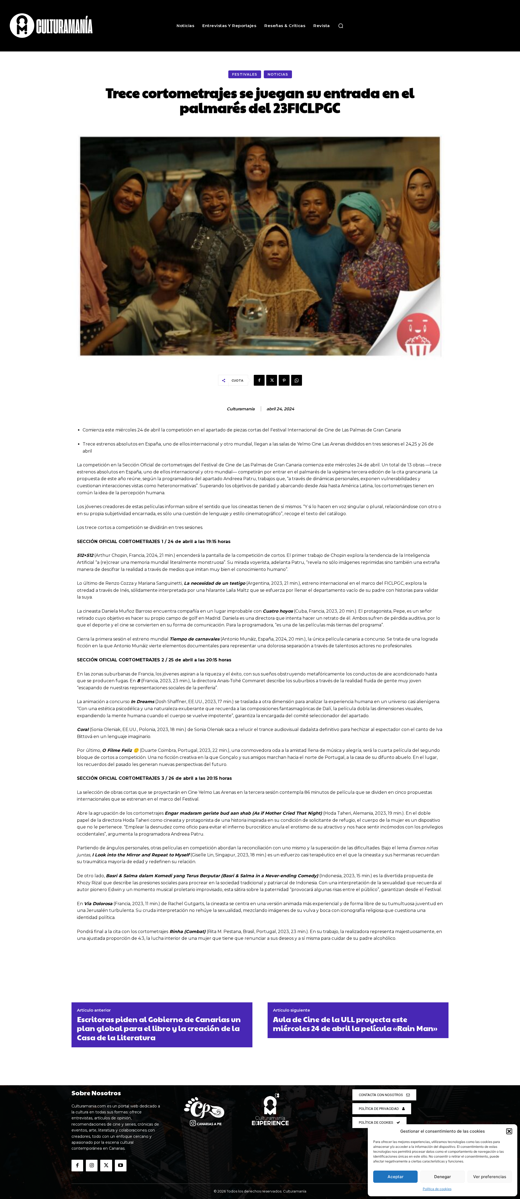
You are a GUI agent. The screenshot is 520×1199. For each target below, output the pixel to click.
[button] (509, 1131)
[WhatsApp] (296, 380)
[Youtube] (120, 1165)
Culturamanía (241, 409)
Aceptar (396, 1176)
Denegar (442, 1176)
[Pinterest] (284, 380)
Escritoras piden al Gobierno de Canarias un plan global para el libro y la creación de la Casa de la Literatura (159, 1028)
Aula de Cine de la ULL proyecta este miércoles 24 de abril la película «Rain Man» (355, 1024)
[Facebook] (259, 380)
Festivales (244, 74)
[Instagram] (92, 1165)
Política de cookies (437, 1189)
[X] (271, 380)
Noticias (278, 74)
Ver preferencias (489, 1176)
